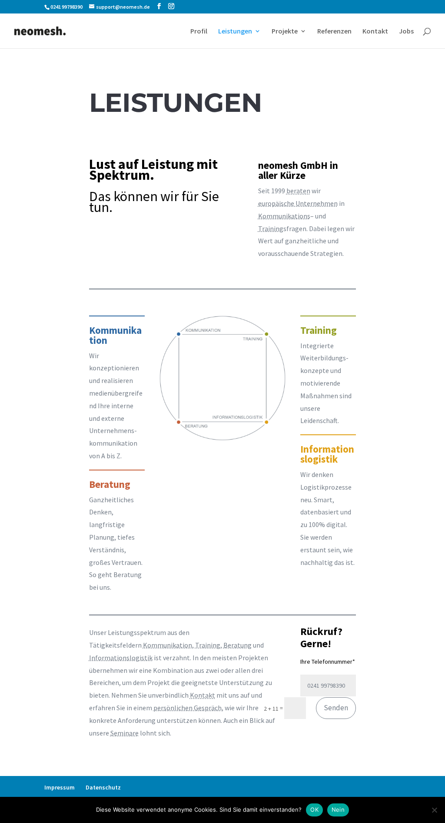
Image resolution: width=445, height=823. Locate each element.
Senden (336, 707)
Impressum (59, 787)
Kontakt (375, 31)
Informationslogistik (121, 657)
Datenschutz (103, 787)
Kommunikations (284, 216)
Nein (338, 809)
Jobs (406, 31)
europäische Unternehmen (298, 203)
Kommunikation (167, 645)
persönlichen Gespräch (187, 707)
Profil (198, 31)
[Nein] (434, 810)
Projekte (285, 31)
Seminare (124, 733)
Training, (208, 645)
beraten (298, 190)
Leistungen (235, 31)
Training (270, 228)
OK (314, 809)
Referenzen (334, 31)
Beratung (237, 645)
